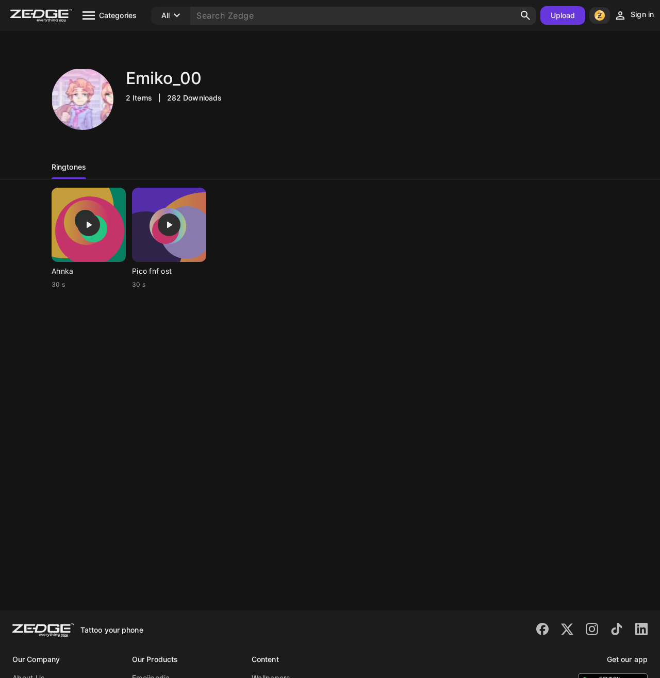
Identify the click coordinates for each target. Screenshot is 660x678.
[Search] (525, 15)
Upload (563, 15)
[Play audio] (88, 224)
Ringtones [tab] (69, 166)
